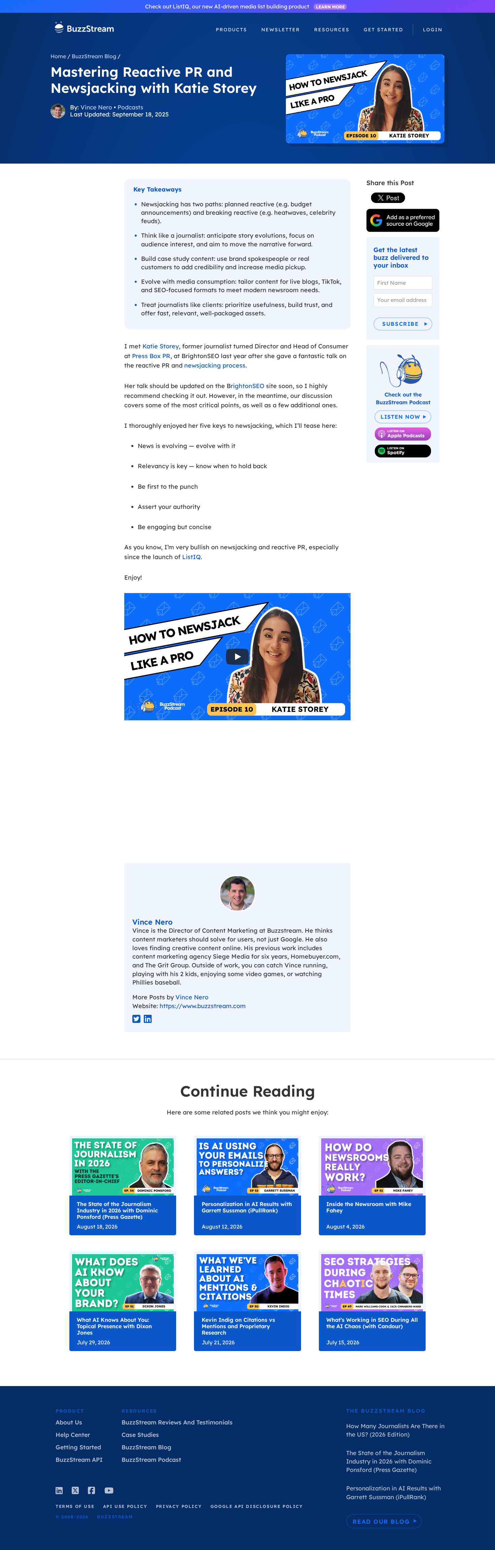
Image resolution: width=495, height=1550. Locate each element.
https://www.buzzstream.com (203, 1006)
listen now (400, 416)
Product (70, 1411)
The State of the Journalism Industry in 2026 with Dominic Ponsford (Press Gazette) (388, 1461)
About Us (69, 1422)
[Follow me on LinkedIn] (148, 1019)
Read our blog (381, 1521)
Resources (139, 1411)
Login (432, 30)
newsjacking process (214, 365)
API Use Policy (125, 1506)
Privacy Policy (179, 1506)
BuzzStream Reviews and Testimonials (177, 1422)
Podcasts (130, 107)
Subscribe (400, 323)
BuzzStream (84, 28)
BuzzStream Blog (94, 56)
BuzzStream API (79, 1459)
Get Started (383, 30)
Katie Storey (160, 346)
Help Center (73, 1434)
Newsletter (280, 30)
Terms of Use (75, 1506)
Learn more (330, 6)
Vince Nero (96, 107)
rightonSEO (247, 386)
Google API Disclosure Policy (256, 1506)
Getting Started (78, 1447)
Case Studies (140, 1434)
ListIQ (191, 557)
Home (58, 56)
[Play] (237, 657)
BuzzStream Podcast (151, 1459)
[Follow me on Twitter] (136, 1019)
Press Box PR (151, 356)
